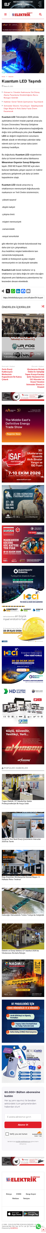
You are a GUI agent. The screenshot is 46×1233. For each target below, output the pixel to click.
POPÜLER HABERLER (15, 768)
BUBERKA (14, 1228)
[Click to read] (23, 325)
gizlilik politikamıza (23, 1141)
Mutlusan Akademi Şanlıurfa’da (19, 333)
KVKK (18, 1194)
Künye (9, 1194)
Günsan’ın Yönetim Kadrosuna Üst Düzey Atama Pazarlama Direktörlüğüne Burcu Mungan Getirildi (22, 95)
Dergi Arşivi (31, 1194)
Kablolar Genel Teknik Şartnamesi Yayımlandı (23, 102)
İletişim (26, 1198)
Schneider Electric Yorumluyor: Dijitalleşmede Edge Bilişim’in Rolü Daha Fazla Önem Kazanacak (23, 108)
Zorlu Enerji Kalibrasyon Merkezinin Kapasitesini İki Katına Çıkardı (12, 374)
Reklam (15, 1198)
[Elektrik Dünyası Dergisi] (20, 13)
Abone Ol (23, 1125)
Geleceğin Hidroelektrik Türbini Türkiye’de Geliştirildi (23, 915)
